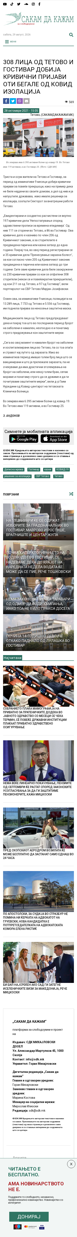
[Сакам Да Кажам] (38, 28)
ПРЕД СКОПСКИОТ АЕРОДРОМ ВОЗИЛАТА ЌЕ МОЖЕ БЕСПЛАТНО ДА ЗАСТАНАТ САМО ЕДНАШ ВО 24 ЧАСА (38, 854)
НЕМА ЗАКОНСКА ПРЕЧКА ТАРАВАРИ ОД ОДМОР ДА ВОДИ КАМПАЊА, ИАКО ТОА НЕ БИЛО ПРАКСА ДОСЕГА (38, 604)
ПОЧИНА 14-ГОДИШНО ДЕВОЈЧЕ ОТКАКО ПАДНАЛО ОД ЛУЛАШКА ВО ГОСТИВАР (38, 641)
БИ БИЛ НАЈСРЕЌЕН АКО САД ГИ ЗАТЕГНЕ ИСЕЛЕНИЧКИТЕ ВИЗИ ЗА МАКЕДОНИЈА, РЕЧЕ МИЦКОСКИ (35, 988)
